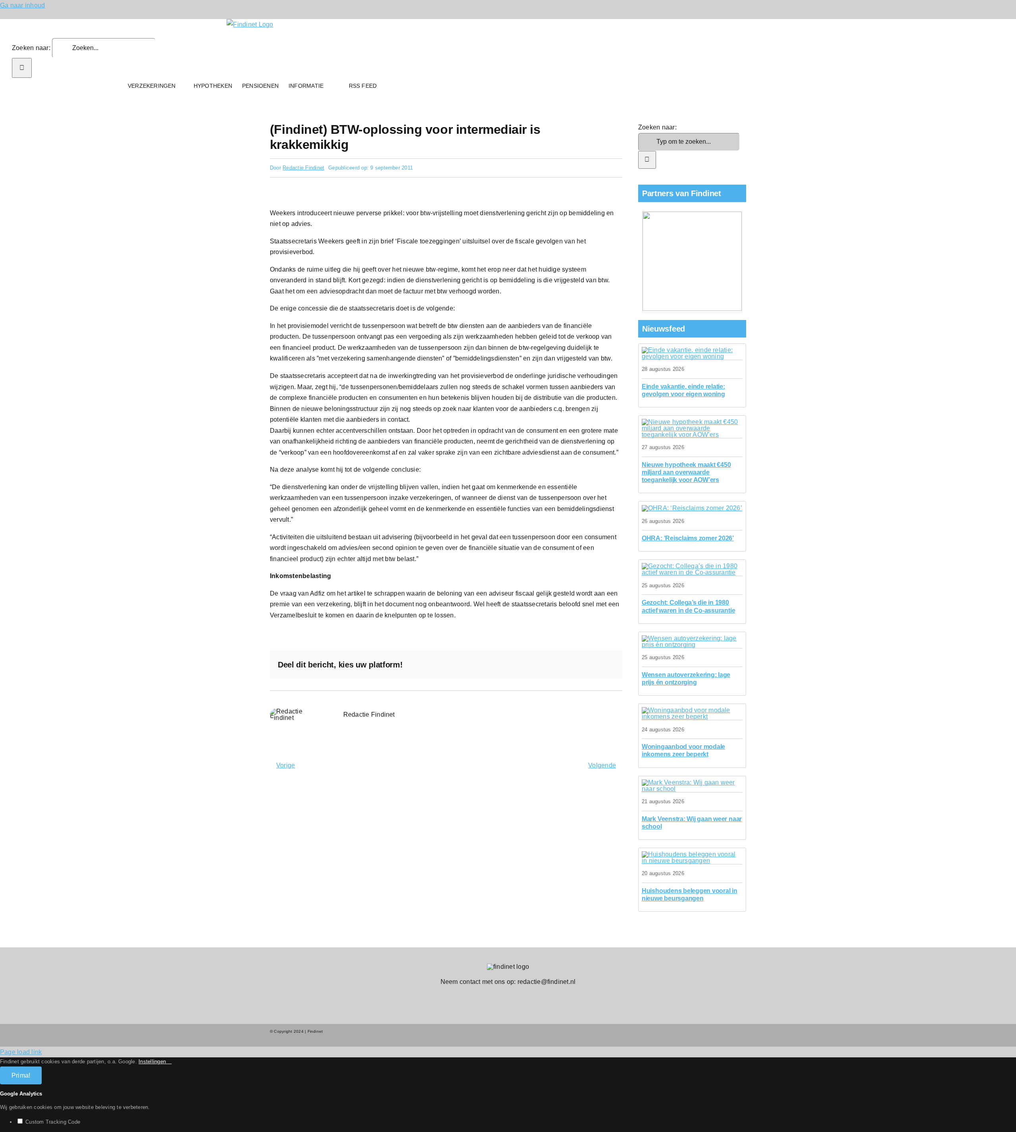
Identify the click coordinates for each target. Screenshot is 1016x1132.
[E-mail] (608, 665)
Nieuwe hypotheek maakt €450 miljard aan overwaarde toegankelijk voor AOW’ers (686, 472)
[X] (544, 665)
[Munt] (692, 421)
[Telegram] (582, 665)
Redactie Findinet (303, 168)
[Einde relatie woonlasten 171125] (692, 350)
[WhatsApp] (569, 665)
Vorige (285, 765)
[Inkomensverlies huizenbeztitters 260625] (692, 710)
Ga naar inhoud (22, 5)
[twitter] (501, 997)
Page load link (21, 1052)
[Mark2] (692, 782)
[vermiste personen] (692, 566)
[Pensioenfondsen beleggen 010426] (692, 854)
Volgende (602, 765)
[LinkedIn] (556, 665)
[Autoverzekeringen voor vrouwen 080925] (692, 638)
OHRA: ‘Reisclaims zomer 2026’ (688, 538)
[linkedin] (514, 997)
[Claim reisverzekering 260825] (692, 508)
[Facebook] (531, 665)
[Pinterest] (595, 665)
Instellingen (153, 1062)
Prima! (21, 1075)
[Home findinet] (116, 86)
